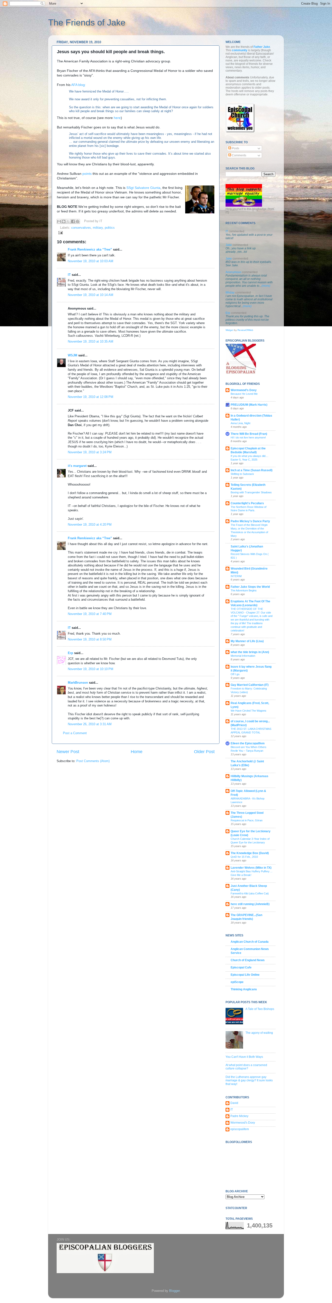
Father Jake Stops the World (250, 586)
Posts (235, 148)
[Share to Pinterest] (77, 221)
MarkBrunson (78, 682)
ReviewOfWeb (245, 330)
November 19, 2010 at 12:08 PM (90, 397)
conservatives (81, 227)
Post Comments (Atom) (93, 761)
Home (136, 751)
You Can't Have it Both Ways (244, 1057)
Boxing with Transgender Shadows (251, 492)
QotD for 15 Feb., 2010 (244, 856)
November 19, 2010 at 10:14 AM (90, 295)
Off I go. (235, 674)
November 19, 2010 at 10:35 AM (90, 341)
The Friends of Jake (86, 22)
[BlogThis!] (63, 221)
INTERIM (236, 576)
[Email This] (59, 221)
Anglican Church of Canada (250, 941)
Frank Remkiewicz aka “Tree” (90, 249)
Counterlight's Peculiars (247, 503)
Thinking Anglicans (244, 989)
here (117, 118)
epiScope (237, 982)
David (234, 1103)
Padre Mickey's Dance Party (250, 521)
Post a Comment (75, 733)
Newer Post (68, 751)
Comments (238, 155)
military (98, 227)
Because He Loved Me (244, 393)
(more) (266, 285)
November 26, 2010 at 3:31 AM (90, 724)
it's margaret (77, 466)
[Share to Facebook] (72, 221)
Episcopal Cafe (241, 967)
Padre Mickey (239, 1116)
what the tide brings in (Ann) (250, 652)
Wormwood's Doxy (244, 390)
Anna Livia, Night (240, 423)
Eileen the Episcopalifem (248, 743)
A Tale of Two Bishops (259, 1009)
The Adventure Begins (244, 590)
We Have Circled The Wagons (248, 710)
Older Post (204, 751)
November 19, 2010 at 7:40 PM (90, 614)
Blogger (174, 1291)
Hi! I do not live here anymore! (248, 437)
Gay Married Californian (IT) (250, 685)
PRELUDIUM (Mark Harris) (249, 404)
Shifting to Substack (242, 473)
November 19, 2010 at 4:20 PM (90, 524)
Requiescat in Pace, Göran (246, 820)
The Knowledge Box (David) (250, 853)
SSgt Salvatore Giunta (143, 188)
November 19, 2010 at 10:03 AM (90, 261)
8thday (230, 292)
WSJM (72, 355)
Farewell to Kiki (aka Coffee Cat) (250, 893)
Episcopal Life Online (245, 974)
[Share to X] (68, 221)
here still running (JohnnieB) (250, 904)
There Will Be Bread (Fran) (249, 434)
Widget (230, 330)
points (87, 174)
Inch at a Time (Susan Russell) (251, 470)
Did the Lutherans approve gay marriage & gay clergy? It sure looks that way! (249, 1080)
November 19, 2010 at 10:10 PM (90, 669)
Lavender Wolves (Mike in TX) (251, 867)
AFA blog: (78, 85)
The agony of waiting (259, 1032)
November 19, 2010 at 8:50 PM (90, 639)
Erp (70, 653)
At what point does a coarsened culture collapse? (246, 1066)
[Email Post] (60, 232)
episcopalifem (239, 1129)
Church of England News (248, 960)
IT (69, 275)
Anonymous (233, 272)
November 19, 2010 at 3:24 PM (90, 452)
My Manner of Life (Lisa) (247, 641)
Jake (229, 245)
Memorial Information (243, 655)
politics (110, 227)
